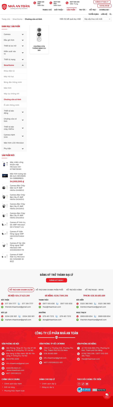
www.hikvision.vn (13, 368)
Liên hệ (104, 14)
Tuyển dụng (93, 14)
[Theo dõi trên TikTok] (83, 384)
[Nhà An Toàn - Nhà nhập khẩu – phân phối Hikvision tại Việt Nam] (16, 7)
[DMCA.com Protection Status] (99, 389)
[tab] (21, 289)
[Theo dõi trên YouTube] (87, 384)
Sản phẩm (71, 10)
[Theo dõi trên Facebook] (79, 384)
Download (104, 10)
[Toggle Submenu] (23, 34)
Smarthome (17, 19)
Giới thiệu (58, 10)
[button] (110, 14)
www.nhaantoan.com (15, 370)
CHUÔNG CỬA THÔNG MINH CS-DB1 (39, 48)
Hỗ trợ (92, 10)
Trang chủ (47, 10)
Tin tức (82, 10)
